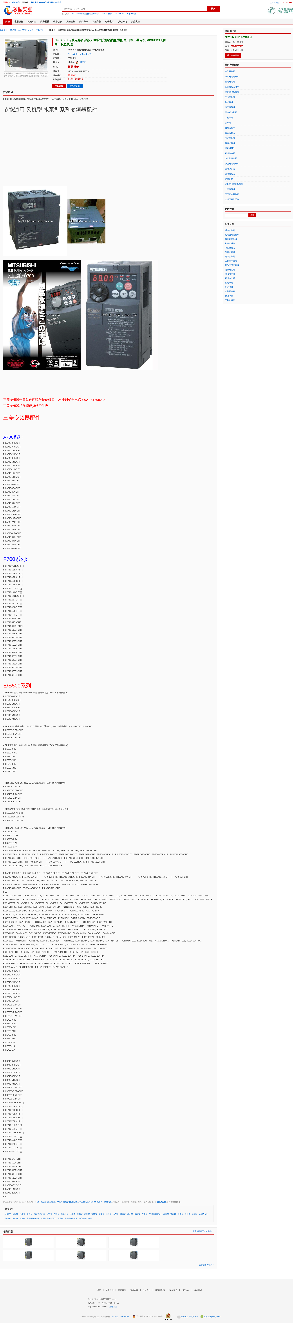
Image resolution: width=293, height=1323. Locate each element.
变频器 (228, 122)
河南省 (123, 1214)
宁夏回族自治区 (33, 1218)
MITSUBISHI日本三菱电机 (79, 54)
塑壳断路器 (230, 81)
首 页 (7, 21)
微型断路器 (230, 107)
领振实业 (3, 30)
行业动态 (43, 2)
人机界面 (229, 117)
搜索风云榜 (52, 2)
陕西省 (8, 1218)
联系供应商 (75, 86)
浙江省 (87, 1214)
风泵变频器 (230, 252)
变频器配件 (230, 128)
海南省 (166, 1214)
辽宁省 (49, 1214)
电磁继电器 (230, 143)
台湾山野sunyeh (94, 14)
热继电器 (229, 102)
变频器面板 (230, 291)
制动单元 (229, 283)
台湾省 (60, 1218)
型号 (59, 2)
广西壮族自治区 (155, 1214)
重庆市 (173, 1214)
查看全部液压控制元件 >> (203, 1231)
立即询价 (59, 86)
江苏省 (80, 1214)
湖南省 (137, 1214)
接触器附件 (230, 148)
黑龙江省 (64, 1214)
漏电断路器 (230, 174)
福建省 (101, 1214)
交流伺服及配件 (232, 199)
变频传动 (39, 30)
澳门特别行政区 (85, 1218)
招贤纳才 (186, 1290)
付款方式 (147, 1290)
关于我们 (110, 1290)
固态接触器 (230, 133)
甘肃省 (15, 1218)
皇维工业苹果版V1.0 (189, 1317)
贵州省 (187, 1214)
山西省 (29, 1214)
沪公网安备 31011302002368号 (149, 1317)
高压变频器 (230, 256)
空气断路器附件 (232, 76)
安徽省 (94, 1214)
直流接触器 (230, 153)
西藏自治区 (203, 1214)
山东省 (115, 1214)
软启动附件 (230, 243)
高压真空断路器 (232, 194)
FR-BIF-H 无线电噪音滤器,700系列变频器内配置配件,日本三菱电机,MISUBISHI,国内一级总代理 (73, 1202)
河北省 (22, 1214)
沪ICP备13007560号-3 (121, 1317)
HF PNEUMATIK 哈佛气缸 (125, 14)
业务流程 (198, 1290)
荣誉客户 (173, 1290)
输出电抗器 (230, 274)
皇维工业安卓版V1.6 (212, 1317)
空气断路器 (230, 71)
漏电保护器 (230, 169)
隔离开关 (229, 179)
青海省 (22, 1218)
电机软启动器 (231, 239)
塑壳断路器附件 (232, 87)
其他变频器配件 (232, 235)
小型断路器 (230, 189)
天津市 (15, 1214)
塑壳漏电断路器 (232, 92)
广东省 (144, 1214)
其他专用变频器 (232, 265)
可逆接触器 (230, 138)
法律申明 (134, 1290)
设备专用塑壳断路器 (234, 184)
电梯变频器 (230, 248)
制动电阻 (229, 287)
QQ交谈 (82, 62)
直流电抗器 (230, 278)
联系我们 (122, 1290)
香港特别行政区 (71, 1218)
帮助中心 (16, 2)
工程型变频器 (231, 261)
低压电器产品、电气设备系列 (21, 30)
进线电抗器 (230, 269)
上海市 (72, 1214)
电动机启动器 (231, 158)
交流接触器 (230, 97)
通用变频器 (230, 230)
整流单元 (229, 296)
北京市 (8, 1214)
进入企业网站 (233, 55)
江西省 (108, 1214)
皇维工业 (113, 1306)
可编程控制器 (231, 112)
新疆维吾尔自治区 (48, 1218)
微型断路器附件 (232, 163)
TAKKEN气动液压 (78, 14)
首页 (99, 1290)
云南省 (194, 1214)
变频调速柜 (230, 300)
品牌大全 (34, 2)
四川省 (180, 1214)
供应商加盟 (274, 3)
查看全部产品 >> (206, 1265)
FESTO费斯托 (107, 14)
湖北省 (130, 1214)
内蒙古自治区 (39, 1214)
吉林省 (56, 1214)
